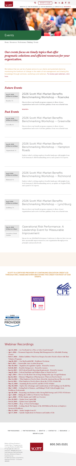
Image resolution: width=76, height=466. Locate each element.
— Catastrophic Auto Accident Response (25, 363)
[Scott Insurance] (8, 4)
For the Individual (46, 6)
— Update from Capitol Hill (22, 399)
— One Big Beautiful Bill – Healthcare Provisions (28, 361)
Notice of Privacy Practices (12, 443)
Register (25, 109)
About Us (22, 6)
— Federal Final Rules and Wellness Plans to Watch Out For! (32, 372)
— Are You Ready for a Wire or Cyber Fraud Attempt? (30, 350)
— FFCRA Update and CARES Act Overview (27, 397)
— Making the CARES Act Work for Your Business (28, 395)
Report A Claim (45, 3)
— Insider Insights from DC (22, 410)
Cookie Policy (8, 445)
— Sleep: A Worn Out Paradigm (23, 404)
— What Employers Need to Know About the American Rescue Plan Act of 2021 (39, 379)
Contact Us (58, 6)
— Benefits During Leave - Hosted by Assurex (28, 368)
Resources (67, 6)
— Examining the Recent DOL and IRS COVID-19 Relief (31, 384)
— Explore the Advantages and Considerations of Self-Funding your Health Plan (39, 386)
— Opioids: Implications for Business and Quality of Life (31, 413)
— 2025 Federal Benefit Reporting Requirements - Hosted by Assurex (35, 370)
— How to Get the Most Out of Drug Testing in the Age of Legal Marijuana (37, 375)
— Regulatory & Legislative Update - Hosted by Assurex (31, 366)
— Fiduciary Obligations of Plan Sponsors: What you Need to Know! (35, 377)
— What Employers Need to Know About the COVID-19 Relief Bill (34, 381)
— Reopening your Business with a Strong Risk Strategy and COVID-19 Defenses (39, 393)
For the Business (33, 6)
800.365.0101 (59, 444)
